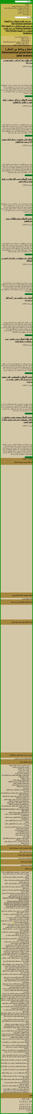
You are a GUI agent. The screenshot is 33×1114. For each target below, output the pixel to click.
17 (27, 1107)
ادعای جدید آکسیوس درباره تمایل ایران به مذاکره (15, 1050)
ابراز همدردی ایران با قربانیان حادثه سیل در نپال (15, 1055)
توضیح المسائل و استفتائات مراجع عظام (18, 789)
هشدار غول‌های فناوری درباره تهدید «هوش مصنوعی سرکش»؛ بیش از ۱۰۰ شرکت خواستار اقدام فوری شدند (15, 928)
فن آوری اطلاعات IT (23, 831)
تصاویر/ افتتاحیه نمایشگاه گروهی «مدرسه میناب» (15, 1034)
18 (25, 1107)
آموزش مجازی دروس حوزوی (20, 767)
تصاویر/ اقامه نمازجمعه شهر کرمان (19, 987)
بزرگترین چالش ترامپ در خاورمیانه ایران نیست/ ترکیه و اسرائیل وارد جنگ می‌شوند (15, 893)
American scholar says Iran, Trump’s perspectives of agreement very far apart (16, 902)
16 (29, 1107)
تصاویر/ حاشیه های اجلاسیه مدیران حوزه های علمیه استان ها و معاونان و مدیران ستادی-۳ (16, 978)
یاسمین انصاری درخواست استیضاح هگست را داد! (15, 872)
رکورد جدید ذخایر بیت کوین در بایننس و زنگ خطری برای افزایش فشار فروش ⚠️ (15, 921)
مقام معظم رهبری (27, 598)
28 (20, 1108)
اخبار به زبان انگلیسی (23, 9)
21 (20, 1107)
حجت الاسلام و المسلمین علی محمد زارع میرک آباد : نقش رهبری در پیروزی (17, 379)
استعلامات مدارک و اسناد (22, 773)
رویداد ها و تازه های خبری (22, 37)
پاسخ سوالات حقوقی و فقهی (21, 45)
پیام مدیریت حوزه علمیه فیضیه (20, 6)
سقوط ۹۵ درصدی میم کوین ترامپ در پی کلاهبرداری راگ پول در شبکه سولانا (17, 918)
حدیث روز (26, 791)
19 (23, 1107)
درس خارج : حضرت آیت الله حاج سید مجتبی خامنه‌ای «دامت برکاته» (16, 827)
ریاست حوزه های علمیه (25, 851)
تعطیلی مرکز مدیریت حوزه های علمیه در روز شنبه (15, 998)
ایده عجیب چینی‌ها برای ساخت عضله (18, 896)
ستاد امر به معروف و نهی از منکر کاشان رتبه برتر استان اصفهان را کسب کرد (15, 1031)
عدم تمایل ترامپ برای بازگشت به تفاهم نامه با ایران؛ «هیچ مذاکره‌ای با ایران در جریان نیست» (16, 1089)
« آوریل (30, 1112)
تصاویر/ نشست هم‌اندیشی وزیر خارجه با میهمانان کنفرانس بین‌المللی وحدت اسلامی (15, 1036)
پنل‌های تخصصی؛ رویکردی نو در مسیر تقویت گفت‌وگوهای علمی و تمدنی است (16, 942)
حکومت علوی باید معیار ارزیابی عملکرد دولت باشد (15, 1013)
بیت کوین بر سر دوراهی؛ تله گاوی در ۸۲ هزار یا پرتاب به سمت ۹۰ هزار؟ (16, 915)
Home (27, 4)
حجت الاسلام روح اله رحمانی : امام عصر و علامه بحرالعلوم (17, 101)
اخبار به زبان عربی (24, 11)
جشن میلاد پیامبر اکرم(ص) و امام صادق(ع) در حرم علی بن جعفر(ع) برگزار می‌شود (15, 1007)
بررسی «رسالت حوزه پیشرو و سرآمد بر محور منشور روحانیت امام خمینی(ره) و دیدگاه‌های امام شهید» (15, 1020)
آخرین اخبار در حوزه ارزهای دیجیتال (19, 765)
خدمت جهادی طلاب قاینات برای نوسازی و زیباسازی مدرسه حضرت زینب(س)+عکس (17, 945)
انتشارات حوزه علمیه (26, 865)
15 (31, 1107)
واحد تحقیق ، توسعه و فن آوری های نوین (18, 844)
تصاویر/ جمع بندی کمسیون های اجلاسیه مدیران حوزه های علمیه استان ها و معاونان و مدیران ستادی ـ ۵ (16, 990)
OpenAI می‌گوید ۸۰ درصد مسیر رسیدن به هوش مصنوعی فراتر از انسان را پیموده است (15, 924)
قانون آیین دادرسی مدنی (22, 835)
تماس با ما (26, 14)
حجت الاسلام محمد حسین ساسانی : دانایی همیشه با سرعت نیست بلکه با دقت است (17, 419)
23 (29, 1108)
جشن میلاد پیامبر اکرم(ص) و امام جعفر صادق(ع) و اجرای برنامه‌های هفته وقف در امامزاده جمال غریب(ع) (15, 1016)
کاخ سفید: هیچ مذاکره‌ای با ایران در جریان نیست (15, 1045)
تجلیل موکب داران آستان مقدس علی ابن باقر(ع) (15, 996)
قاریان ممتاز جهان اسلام (22, 833)
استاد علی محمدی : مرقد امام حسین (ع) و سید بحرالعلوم (17, 140)
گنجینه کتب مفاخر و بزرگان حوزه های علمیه (16, 8)
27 (21, 1108)
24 (27, 1108)
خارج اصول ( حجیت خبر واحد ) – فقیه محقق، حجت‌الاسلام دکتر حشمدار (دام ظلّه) (16, 800)
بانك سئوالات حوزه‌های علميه (21, 780)
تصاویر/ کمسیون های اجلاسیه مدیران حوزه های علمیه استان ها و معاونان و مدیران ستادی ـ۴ (15, 984)
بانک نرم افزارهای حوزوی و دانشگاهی (18, 781)
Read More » (28, 96)
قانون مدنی (26, 836)
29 (31, 1110)
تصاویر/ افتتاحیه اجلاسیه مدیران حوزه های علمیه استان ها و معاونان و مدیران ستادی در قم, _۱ (15, 949)
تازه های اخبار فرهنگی (22, 786)
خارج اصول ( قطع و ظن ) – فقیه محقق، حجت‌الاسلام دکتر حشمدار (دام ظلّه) (18, 803)
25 (25, 1108)
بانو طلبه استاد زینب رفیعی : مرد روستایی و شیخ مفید (18, 340)
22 (31, 1108)
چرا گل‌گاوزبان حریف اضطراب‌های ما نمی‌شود (16, 1092)
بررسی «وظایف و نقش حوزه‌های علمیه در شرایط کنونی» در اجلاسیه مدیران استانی (15, 1000)
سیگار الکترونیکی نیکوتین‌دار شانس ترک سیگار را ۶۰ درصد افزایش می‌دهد (15, 932)
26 (23, 1108)
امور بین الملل (25, 38)
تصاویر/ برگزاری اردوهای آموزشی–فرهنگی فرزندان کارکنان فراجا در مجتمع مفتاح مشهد (16, 1025)
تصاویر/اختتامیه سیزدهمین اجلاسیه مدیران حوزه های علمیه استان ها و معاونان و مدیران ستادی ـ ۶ (15, 994)
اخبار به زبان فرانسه (23, 13)
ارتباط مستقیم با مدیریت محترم (23, 758)
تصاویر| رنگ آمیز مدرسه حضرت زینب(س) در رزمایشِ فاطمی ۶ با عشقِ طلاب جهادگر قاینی (16, 952)
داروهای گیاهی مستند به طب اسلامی (18, 812)
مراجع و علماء (25, 40)
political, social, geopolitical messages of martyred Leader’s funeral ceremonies (16, 905)
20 (21, 1107)
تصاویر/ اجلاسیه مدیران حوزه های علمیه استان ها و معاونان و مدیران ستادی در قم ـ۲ (15, 955)
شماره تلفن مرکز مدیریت (25, 858)
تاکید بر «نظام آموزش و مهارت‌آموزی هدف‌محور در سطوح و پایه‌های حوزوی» (15, 1004)
